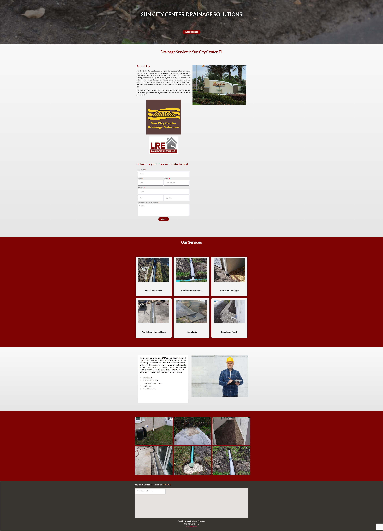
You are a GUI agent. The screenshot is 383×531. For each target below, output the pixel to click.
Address (141, 187)
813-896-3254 (191, 527)
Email (140, 179)
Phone (166, 179)
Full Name (141, 170)
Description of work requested (148, 203)
